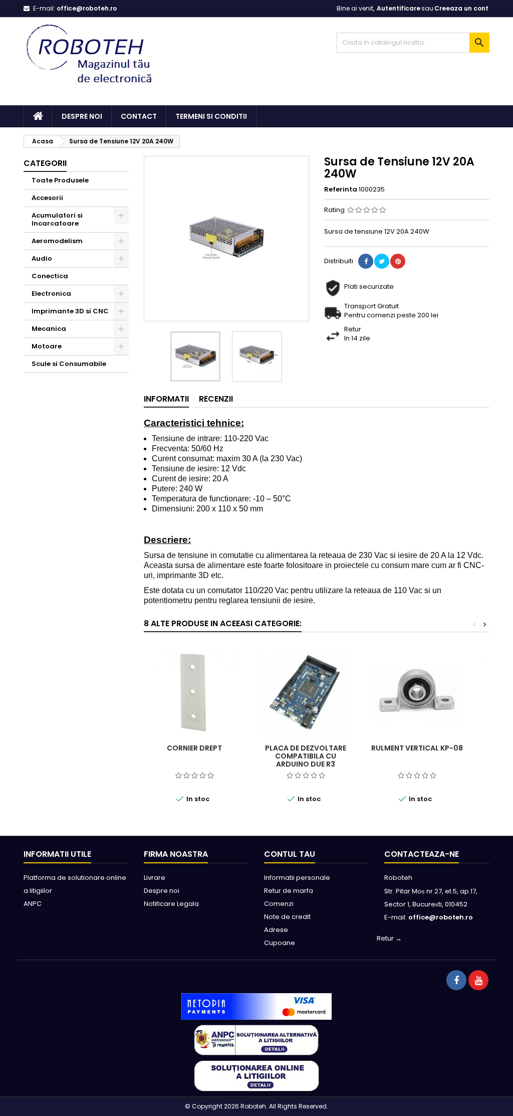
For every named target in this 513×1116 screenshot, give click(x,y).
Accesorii (47, 198)
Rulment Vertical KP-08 (417, 748)
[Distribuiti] (365, 261)
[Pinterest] (397, 261)
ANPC (33, 903)
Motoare (47, 346)
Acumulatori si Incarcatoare (57, 219)
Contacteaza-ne (421, 854)
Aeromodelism (57, 241)
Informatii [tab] (166, 399)
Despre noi (82, 116)
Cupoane (279, 943)
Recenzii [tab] (216, 399)
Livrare (154, 877)
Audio (42, 258)
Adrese (276, 930)
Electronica (51, 293)
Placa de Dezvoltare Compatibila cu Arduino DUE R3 (305, 756)
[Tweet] (381, 261)
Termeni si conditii (211, 116)
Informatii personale (297, 877)
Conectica (50, 276)
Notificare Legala (171, 903)
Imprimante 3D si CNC (70, 311)
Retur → (389, 938)
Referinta (340, 189)
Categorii (45, 163)
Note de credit (287, 916)
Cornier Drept (194, 748)
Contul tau (289, 854)
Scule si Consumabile (69, 363)
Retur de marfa (288, 890)
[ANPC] (256, 1039)
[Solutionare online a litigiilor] (256, 1075)
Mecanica (49, 328)
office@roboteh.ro (87, 8)
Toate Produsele (60, 180)
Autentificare (398, 8)
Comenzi (279, 903)
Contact (139, 116)
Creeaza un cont (461, 8)
